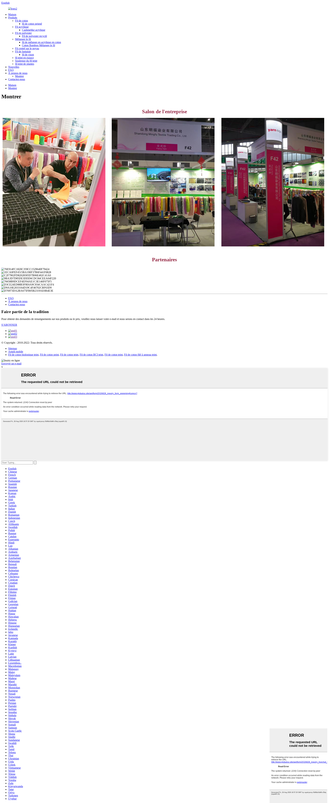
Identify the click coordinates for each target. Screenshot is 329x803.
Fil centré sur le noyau (27, 48)
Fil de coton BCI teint (91, 354)
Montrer (19, 76)
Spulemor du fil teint (26, 60)
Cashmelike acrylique (33, 29)
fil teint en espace (24, 57)
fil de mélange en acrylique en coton (41, 42)
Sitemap (12, 348)
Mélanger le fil (23, 39)
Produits (12, 17)
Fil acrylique (22, 26)
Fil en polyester (23, 33)
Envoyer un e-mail (11, 363)
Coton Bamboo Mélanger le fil (38, 45)
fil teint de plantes (24, 63)
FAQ (11, 70)
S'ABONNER (9, 324)
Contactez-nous (16, 79)
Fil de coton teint (69, 354)
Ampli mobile (15, 351)
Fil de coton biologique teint (23, 354)
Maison (12, 14)
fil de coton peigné (32, 23)
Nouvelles (13, 66)
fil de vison (28, 54)
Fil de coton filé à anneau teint (140, 354)
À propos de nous (17, 73)
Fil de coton (21, 20)
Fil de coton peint (49, 354)
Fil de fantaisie (23, 51)
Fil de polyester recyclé (34, 36)
